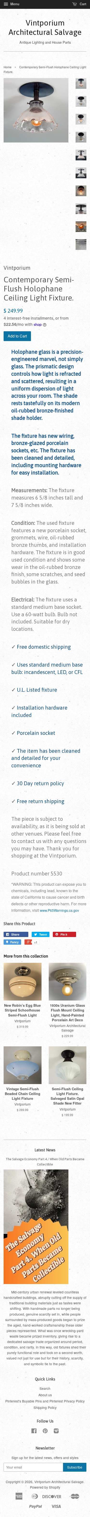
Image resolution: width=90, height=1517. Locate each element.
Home (8, 67)
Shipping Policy (45, 1407)
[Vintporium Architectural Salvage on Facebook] (34, 1431)
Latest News (45, 1150)
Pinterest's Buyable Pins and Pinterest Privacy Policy (45, 1401)
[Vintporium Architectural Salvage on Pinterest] (45, 1431)
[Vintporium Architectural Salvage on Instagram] (56, 1431)
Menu (14, 3)
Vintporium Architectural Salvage (45, 27)
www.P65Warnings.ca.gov (59, 910)
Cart (82, 3)
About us (45, 1394)
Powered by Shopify (45, 1487)
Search (45, 1388)
